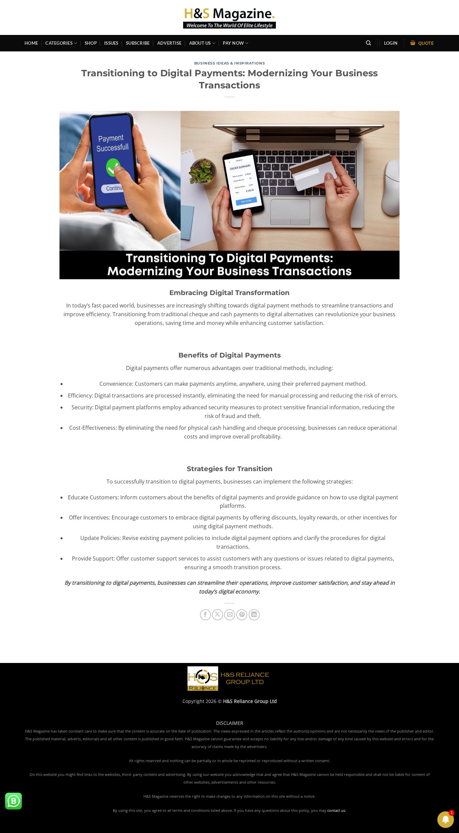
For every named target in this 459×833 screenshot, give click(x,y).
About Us (200, 43)
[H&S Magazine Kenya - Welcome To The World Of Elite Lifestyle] (229, 17)
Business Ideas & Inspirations (229, 63)
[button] (391, 43)
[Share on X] (217, 614)
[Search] (368, 43)
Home (31, 43)
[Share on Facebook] (205, 614)
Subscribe (138, 43)
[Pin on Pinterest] (241, 614)
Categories (59, 43)
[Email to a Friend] (229, 614)
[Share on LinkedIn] (254, 614)
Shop (91, 43)
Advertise (169, 43)
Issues (111, 43)
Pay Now (233, 43)
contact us (336, 810)
